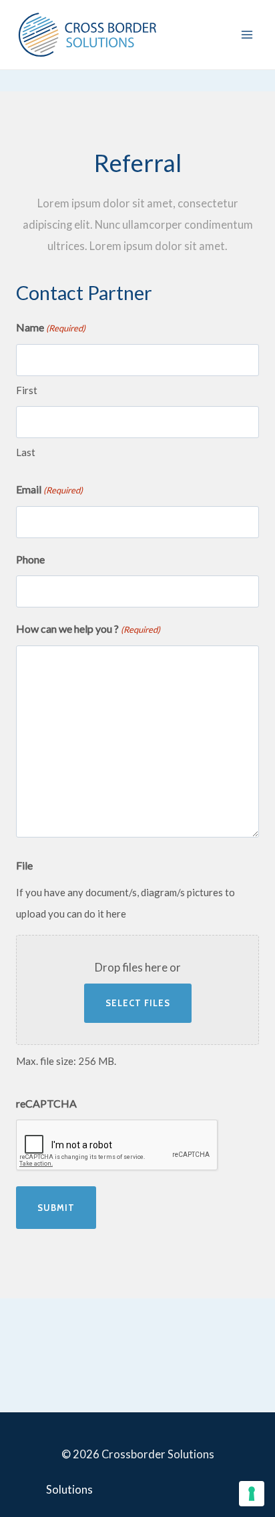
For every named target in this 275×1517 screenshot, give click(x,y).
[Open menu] (246, 34)
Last (25, 452)
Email (49, 489)
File (24, 865)
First (26, 390)
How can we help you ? (88, 628)
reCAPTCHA (46, 1103)
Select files (137, 1003)
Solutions (69, 1489)
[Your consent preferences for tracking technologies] (251, 1493)
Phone (30, 559)
